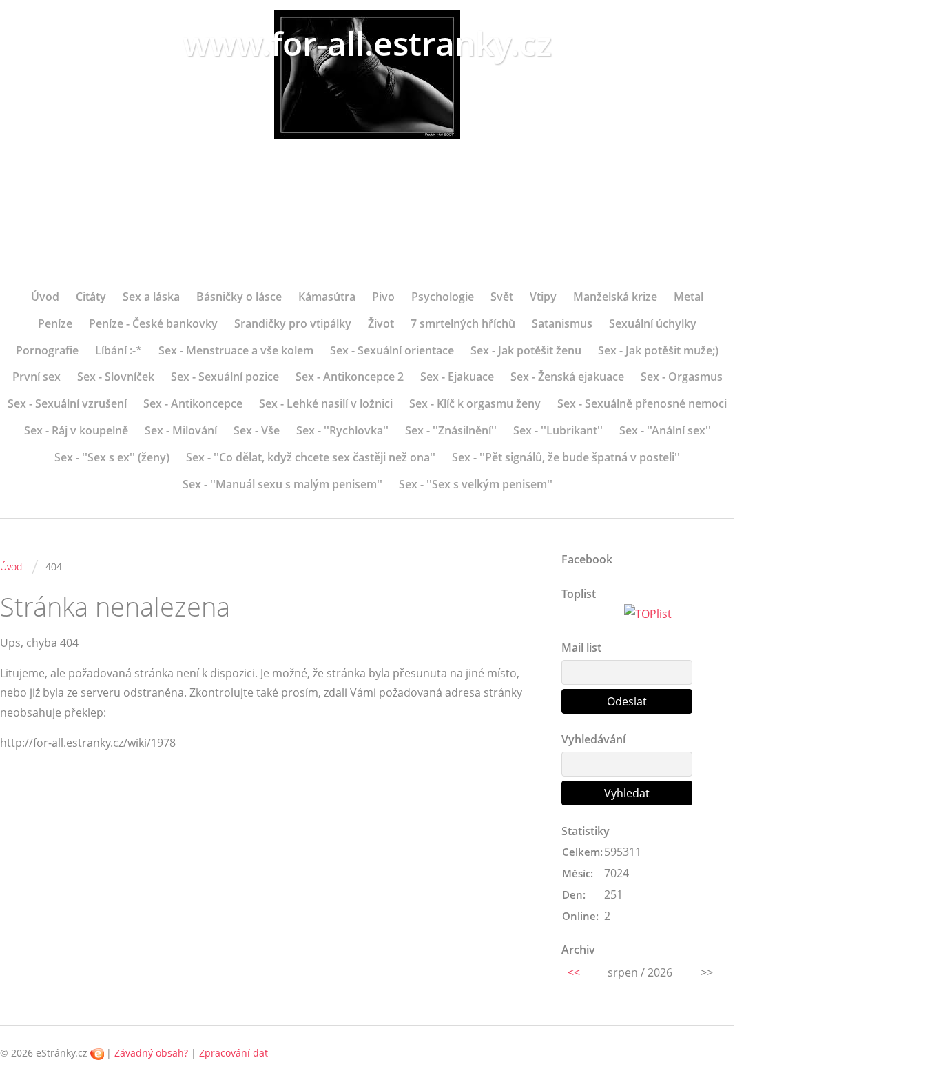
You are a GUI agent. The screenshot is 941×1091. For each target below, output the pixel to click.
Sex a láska (151, 296)
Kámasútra (326, 296)
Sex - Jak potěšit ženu (525, 350)
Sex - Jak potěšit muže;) (658, 350)
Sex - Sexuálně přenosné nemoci (642, 403)
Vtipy (543, 296)
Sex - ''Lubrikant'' (558, 430)
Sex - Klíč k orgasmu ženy (475, 403)
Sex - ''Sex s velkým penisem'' (475, 484)
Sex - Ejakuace (457, 376)
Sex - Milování (181, 430)
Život (381, 323)
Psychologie (442, 296)
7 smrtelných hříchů (463, 323)
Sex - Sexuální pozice (225, 376)
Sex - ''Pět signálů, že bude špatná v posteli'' (566, 457)
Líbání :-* (118, 350)
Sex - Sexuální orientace (392, 350)
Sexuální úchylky (652, 323)
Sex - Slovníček (115, 376)
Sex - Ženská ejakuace (567, 376)
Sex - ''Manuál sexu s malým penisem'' (282, 484)
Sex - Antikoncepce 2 (350, 376)
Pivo (383, 296)
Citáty (91, 296)
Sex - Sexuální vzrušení (67, 403)
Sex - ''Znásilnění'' (451, 430)
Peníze (55, 323)
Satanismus (562, 323)
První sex (36, 376)
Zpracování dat (233, 1052)
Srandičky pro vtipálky (292, 323)
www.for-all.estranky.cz (367, 43)
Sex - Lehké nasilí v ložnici (326, 403)
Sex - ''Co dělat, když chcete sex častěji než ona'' (310, 457)
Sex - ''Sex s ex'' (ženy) (111, 457)
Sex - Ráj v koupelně (76, 430)
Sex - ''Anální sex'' (665, 430)
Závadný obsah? (151, 1052)
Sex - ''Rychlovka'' (342, 430)
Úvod (45, 296)
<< (574, 972)
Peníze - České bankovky (153, 323)
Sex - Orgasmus (682, 376)
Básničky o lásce (239, 296)
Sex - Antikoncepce (192, 403)
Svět (501, 296)
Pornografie (47, 350)
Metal (688, 296)
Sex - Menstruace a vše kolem (235, 350)
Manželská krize (615, 296)
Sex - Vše (257, 430)
